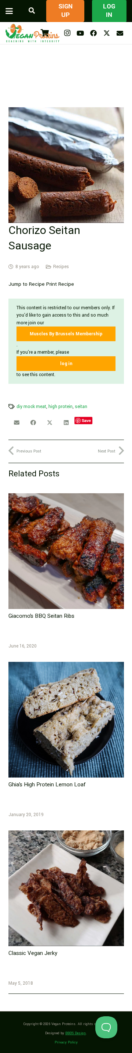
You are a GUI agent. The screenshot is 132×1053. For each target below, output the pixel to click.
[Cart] (45, 33)
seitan (81, 406)
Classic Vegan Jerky (32, 953)
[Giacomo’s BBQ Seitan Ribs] (66, 551)
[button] (9, 11)
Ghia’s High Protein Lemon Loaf (47, 784)
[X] (106, 33)
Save (86, 420)
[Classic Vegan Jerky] (66, 888)
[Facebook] (93, 33)
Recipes (61, 266)
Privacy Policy (66, 1042)
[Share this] (33, 422)
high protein (60, 406)
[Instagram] (67, 33)
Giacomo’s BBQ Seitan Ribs (41, 616)
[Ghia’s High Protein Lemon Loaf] (66, 720)
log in (66, 363)
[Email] (119, 33)
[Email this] (16, 422)
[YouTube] (80, 33)
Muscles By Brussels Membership (66, 334)
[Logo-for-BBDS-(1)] (32, 33)
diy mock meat (31, 406)
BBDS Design (75, 1033)
